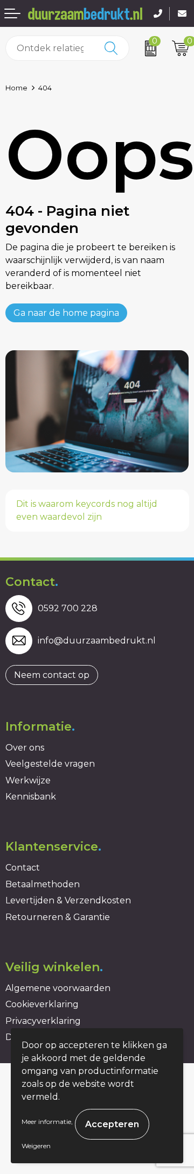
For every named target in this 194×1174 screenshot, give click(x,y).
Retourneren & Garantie (57, 917)
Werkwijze (28, 780)
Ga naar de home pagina (66, 313)
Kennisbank (30, 796)
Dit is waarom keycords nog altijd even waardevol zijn (86, 510)
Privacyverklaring (43, 1021)
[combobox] (50, 48)
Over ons (24, 747)
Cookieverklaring (42, 1004)
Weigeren (36, 1146)
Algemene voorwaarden (57, 988)
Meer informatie (46, 1122)
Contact (22, 867)
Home (16, 87)
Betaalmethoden (42, 884)
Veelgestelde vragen (50, 764)
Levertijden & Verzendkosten (68, 900)
